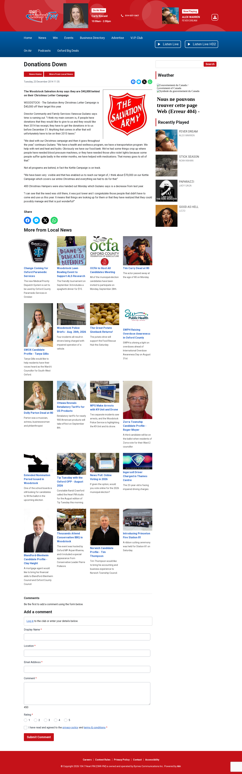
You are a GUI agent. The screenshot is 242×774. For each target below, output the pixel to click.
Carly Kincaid (100, 16)
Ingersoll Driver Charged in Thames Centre (135, 476)
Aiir (179, 766)
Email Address (33, 662)
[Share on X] (144, 81)
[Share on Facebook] (133, 81)
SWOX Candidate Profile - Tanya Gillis (36, 351)
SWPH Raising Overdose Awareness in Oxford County (136, 333)
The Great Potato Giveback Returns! (101, 329)
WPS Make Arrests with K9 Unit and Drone (104, 407)
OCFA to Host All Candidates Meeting (102, 270)
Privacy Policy (122, 759)
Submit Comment (39, 737)
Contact (137, 759)
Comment (30, 678)
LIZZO (182, 211)
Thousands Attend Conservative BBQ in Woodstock (70, 537)
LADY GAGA (185, 185)
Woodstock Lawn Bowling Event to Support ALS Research (71, 272)
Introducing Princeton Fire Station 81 (136, 535)
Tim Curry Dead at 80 (136, 268)
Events (68, 37)
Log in (30, 621)
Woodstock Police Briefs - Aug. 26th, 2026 (71, 329)
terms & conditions (95, 727)
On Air (28, 50)
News (42, 37)
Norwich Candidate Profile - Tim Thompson (101, 552)
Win (55, 37)
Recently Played (173, 122)
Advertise (117, 37)
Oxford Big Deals (68, 50)
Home (28, 37)
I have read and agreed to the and (67, 727)
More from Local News (61, 74)
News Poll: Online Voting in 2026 (101, 477)
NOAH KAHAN (186, 160)
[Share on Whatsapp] (150, 81)
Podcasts (44, 50)
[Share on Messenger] (138, 81)
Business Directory (92, 37)
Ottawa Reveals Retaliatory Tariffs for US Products (71, 406)
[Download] (215, 18)
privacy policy (70, 727)
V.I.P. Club (137, 37)
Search (210, 64)
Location (30, 645)
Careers (87, 759)
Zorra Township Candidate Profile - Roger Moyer (134, 425)
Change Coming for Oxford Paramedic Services (36, 272)
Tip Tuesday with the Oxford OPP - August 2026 (70, 481)
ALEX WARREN (191, 17)
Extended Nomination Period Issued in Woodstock (37, 479)
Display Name (33, 629)
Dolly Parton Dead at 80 (38, 412)
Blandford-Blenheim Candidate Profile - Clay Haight (36, 559)
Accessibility (152, 759)
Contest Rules (102, 759)
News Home (35, 74)
